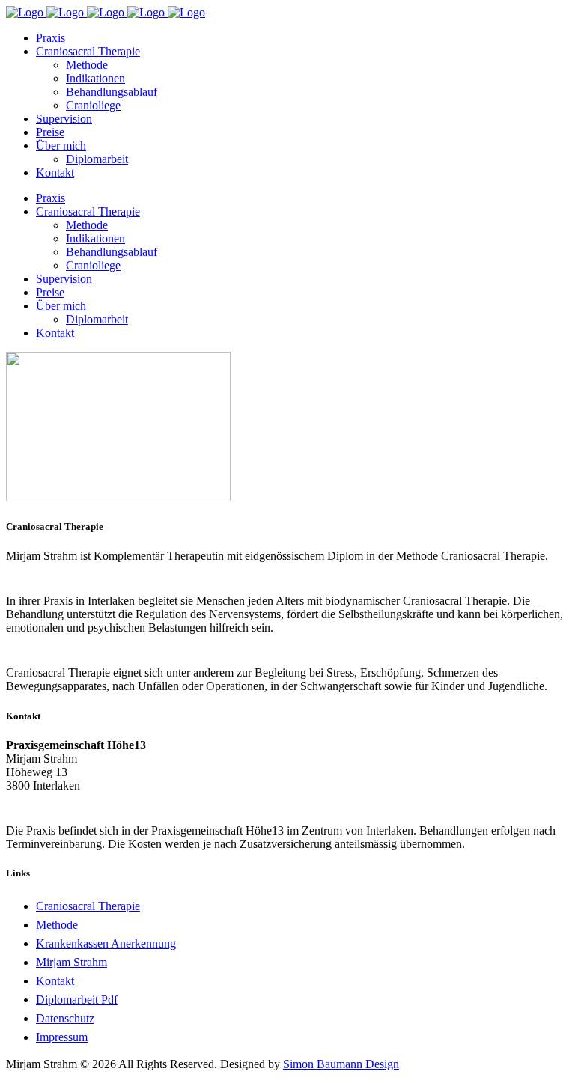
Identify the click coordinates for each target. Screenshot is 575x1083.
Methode (57, 924)
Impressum (62, 1037)
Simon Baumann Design (341, 1064)
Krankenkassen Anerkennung (106, 943)
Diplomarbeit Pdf (77, 999)
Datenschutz (65, 1018)
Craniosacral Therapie (88, 906)
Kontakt (55, 980)
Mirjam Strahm (71, 962)
